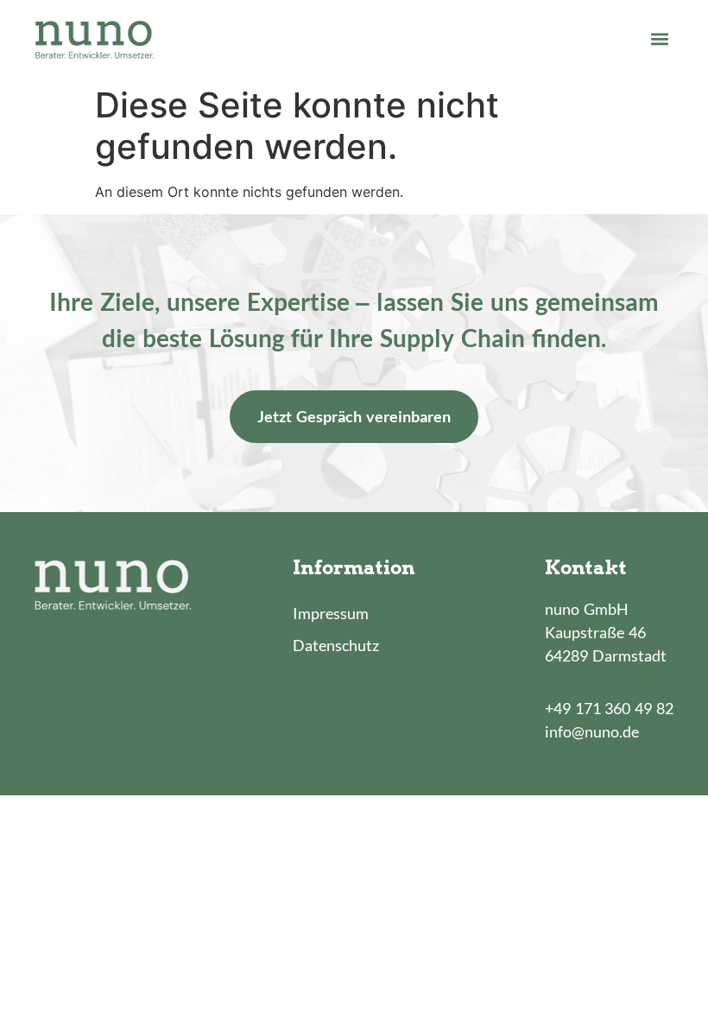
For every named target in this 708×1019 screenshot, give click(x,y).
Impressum (331, 613)
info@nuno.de (592, 731)
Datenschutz (336, 645)
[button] (659, 38)
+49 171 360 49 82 (609, 708)
